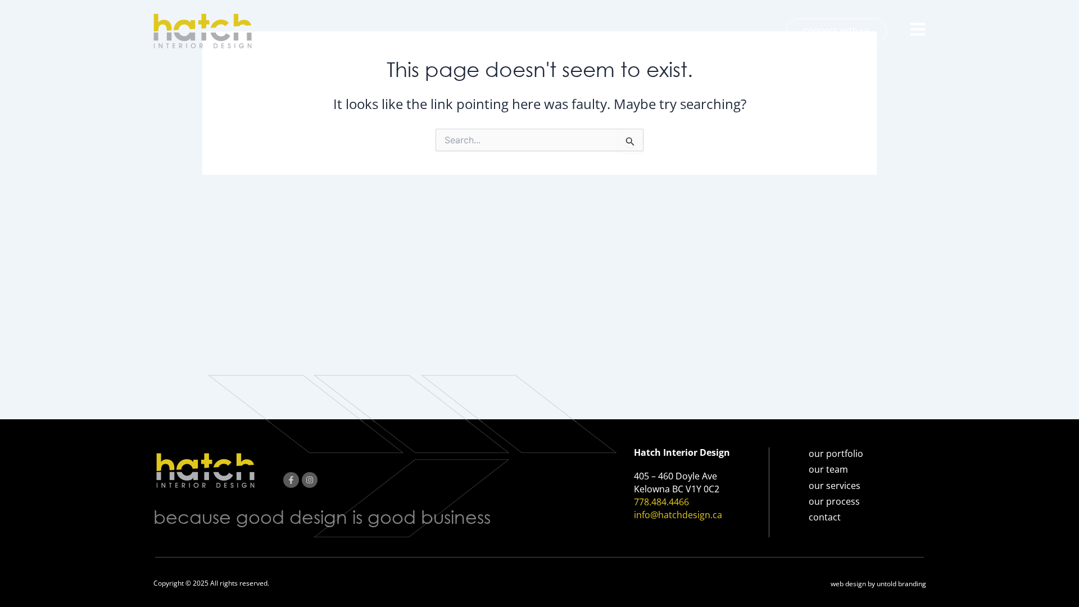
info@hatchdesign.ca (678, 515)
